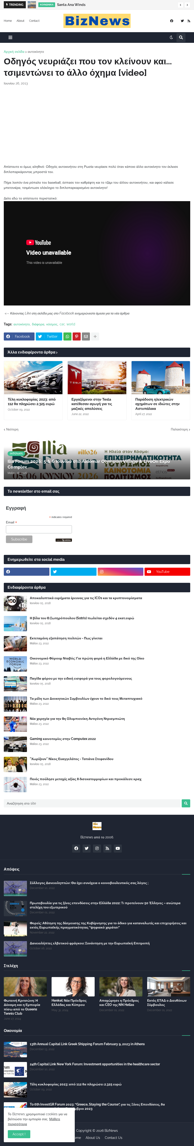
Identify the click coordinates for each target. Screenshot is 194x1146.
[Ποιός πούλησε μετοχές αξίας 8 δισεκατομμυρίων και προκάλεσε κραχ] (15, 784)
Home (8, 20)
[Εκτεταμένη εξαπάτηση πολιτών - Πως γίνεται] (15, 643)
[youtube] (118, 849)
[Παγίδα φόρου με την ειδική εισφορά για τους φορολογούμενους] (15, 684)
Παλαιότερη (179, 429)
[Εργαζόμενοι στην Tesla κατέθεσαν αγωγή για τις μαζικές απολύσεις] (97, 377)
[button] (180, 5)
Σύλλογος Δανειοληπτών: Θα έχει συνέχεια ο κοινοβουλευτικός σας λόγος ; (89, 883)
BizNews (111, 1131)
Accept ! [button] (19, 1134)
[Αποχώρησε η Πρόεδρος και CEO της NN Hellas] (120, 986)
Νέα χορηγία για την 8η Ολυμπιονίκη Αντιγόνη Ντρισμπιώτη (77, 719)
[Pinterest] (77, 336)
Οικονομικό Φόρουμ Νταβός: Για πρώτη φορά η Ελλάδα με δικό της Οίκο (87, 658)
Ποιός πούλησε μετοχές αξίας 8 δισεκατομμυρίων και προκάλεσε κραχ (85, 779)
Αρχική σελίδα (14, 51)
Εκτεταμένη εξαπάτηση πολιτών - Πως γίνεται (66, 638)
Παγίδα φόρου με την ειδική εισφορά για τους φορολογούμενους (81, 678)
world (70, 324)
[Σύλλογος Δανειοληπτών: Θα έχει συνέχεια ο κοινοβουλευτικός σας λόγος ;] (15, 888)
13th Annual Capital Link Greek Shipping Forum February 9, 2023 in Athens (87, 1044)
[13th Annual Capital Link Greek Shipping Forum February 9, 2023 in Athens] (15, 1049)
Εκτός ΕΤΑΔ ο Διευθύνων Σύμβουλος (167, 1003)
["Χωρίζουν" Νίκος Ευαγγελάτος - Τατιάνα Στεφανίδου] (15, 764)
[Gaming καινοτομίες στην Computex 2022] (15, 744)
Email (11, 522)
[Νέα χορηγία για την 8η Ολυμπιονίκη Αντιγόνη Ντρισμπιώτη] (15, 724)
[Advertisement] (97, 125)
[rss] (189, 21)
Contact (34, 20)
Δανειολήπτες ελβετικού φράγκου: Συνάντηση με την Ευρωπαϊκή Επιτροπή (90, 943)
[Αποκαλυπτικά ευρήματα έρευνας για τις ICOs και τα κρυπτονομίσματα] (15, 603)
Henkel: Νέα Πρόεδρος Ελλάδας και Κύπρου (69, 1003)
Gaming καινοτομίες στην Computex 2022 (63, 739)
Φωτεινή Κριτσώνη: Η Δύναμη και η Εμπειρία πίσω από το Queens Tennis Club (22, 1007)
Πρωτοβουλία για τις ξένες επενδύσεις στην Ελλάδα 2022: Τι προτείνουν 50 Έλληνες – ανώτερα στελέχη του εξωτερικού (105, 905)
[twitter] (182, 21)
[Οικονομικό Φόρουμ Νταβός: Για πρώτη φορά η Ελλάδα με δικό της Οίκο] (15, 664)
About (20, 20)
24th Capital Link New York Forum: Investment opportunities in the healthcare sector (95, 1064)
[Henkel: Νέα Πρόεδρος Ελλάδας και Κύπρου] (73, 986)
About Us (93, 1138)
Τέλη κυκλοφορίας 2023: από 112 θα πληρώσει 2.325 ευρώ (32, 401)
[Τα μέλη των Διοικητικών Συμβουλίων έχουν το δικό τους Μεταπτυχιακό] (15, 704)
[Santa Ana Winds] (32, 4)
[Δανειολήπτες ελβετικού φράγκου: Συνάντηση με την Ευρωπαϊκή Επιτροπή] (15, 948)
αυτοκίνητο (36, 51)
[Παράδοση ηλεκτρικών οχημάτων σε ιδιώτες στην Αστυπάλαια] (161, 377)
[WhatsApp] (67, 336)
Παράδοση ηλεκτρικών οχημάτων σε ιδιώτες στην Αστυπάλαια (157, 404)
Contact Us (113, 1138)
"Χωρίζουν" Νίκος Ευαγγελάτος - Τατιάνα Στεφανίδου (71, 759)
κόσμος (51, 324)
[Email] (86, 336)
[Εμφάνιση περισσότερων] (95, 336)
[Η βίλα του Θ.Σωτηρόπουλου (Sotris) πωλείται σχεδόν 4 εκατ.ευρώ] (15, 623)
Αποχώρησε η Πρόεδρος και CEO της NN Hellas (119, 1003)
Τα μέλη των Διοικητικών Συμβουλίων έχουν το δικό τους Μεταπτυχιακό (86, 698)
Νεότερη (12, 429)
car (62, 324)
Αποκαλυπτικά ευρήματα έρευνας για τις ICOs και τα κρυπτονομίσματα (86, 598)
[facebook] (171, 21)
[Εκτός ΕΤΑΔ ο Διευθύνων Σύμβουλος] (168, 986)
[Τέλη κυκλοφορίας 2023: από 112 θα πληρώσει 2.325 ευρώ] (33, 377)
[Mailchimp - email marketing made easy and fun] (64, 540)
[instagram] (120, 572)
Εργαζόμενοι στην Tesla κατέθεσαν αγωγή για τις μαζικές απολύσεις (91, 404)
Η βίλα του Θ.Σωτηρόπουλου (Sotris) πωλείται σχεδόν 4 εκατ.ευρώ (82, 618)
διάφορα (38, 324)
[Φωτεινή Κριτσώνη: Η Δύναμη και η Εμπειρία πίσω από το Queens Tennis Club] (25, 986)
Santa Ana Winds (71, 5)
